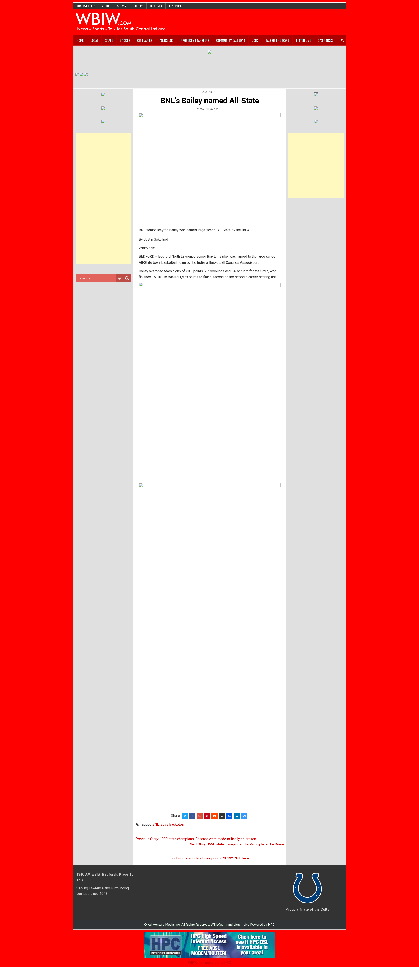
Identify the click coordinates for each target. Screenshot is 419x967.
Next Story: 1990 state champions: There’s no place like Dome (237, 844)
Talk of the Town (277, 40)
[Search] (342, 40)
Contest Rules (85, 5)
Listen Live (303, 40)
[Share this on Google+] (200, 816)
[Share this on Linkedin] (237, 816)
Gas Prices (325, 40)
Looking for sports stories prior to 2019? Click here (209, 858)
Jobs (255, 40)
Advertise (175, 5)
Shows (121, 5)
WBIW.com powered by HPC (209, 962)
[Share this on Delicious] (244, 816)
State (109, 40)
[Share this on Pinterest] (207, 816)
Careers (138, 5)
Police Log (166, 40)
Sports (125, 40)
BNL (155, 824)
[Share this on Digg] (229, 816)
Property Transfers (195, 40)
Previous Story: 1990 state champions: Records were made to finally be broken (196, 839)
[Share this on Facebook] (192, 816)
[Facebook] (337, 40)
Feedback (156, 5)
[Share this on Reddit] (214, 816)
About (106, 5)
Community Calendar (230, 40)
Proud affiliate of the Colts (307, 909)
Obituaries (144, 40)
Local (94, 40)
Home (80, 40)
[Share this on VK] (222, 816)
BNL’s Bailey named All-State (209, 100)
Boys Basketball (172, 824)
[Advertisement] (103, 198)
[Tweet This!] (185, 816)
